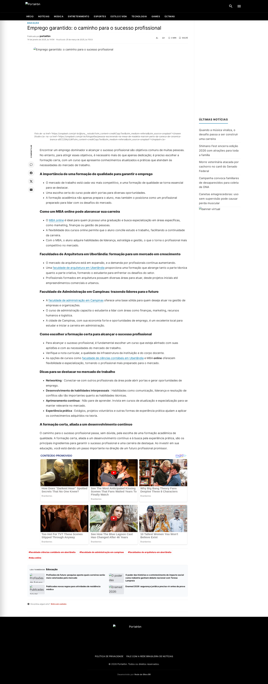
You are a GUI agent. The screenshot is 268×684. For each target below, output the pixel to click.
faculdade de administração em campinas (102, 552)
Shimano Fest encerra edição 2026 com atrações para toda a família (219, 150)
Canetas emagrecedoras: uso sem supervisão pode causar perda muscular (219, 199)
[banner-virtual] (220, 233)
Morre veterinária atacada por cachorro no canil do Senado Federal (219, 166)
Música (58, 16)
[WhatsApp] (31, 164)
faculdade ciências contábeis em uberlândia (53, 552)
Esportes (100, 16)
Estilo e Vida (119, 16)
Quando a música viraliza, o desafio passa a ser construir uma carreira (218, 134)
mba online (35, 558)
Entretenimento (78, 16)
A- (157, 38)
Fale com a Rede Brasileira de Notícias (149, 656)
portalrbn (45, 36)
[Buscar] (230, 6)
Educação (33, 23)
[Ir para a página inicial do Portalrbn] (44, 6)
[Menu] (239, 6)
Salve (185, 38)
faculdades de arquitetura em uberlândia (150, 552)
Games (156, 16)
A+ (163, 38)
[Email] (31, 189)
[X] (31, 181)
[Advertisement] (220, 67)
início (30, 16)
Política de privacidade (109, 656)
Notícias (43, 16)
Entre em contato (58, 604)
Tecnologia (139, 16)
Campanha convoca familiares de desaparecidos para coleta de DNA (219, 183)
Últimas (170, 16)
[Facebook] (31, 173)
